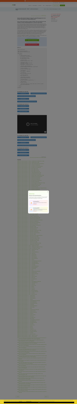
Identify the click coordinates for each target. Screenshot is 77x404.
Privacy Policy (20, 401)
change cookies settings (28, 401)
